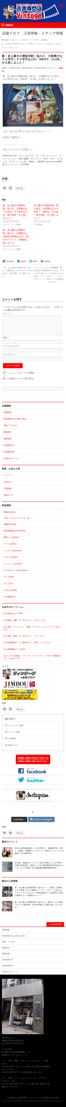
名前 (6, 337)
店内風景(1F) (9, 445)
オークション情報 (15, 725)
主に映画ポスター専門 (13, 613)
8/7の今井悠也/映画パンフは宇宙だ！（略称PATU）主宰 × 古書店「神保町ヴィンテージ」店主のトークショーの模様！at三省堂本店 (40, 850)
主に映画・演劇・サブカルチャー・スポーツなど (25, 620)
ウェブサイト (9, 354)
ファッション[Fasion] (13, 564)
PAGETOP (57, 924)
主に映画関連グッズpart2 (14, 649)
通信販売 (7, 432)
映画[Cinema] (9, 512)
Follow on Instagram (43, 819)
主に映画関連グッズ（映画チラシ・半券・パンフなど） (28, 642)
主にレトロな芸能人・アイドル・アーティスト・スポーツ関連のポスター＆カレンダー (32, 657)
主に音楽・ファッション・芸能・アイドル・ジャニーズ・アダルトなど (32, 628)
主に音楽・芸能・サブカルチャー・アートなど (24, 636)
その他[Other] (9, 597)
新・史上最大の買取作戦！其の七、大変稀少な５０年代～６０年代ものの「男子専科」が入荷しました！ (15, 211)
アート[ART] (9, 577)
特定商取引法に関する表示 (15, 419)
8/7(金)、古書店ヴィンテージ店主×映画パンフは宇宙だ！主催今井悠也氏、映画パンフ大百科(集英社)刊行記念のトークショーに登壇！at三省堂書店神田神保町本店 (39, 865)
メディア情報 (14, 732)
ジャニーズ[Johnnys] (12, 550)
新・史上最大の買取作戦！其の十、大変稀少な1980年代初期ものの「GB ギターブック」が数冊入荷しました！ (17, 236)
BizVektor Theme (33, 1101)
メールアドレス (11, 346)
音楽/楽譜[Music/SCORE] (14, 531)
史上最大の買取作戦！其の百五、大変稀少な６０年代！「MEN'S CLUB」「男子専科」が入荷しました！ (47, 211)
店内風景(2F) (9, 452)
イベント (7, 475)
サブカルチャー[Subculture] (15, 570)
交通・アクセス (10, 425)
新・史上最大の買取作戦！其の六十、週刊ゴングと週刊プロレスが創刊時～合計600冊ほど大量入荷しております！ (39, 904)
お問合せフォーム (11, 458)
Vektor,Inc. (48, 1101)
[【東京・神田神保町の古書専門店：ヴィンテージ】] (33, 17)
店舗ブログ (8, 495)
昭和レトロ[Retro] (11, 537)
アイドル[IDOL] (10, 544)
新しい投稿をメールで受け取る (18, 378)
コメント (7, 313)
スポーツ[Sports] (11, 557)
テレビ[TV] (8, 583)
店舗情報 (7, 412)
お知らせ (7, 482)
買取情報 (7, 439)
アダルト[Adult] (10, 590)
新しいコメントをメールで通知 (18, 373)
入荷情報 (7, 488)
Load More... (19, 819)
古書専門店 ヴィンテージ (29, 1098)
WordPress (19, 1101)
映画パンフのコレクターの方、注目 (17, 518)
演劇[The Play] (10, 524)
